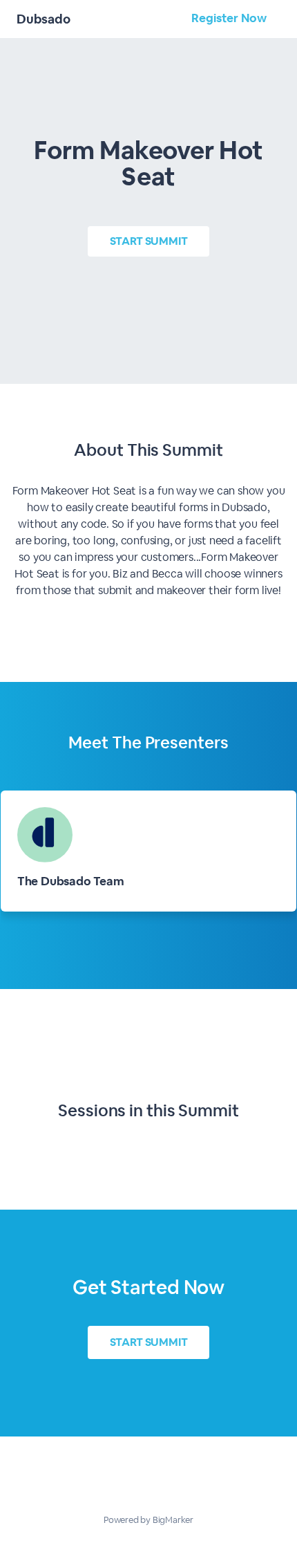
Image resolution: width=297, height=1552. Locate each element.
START (149, 241)
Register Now (229, 18)
